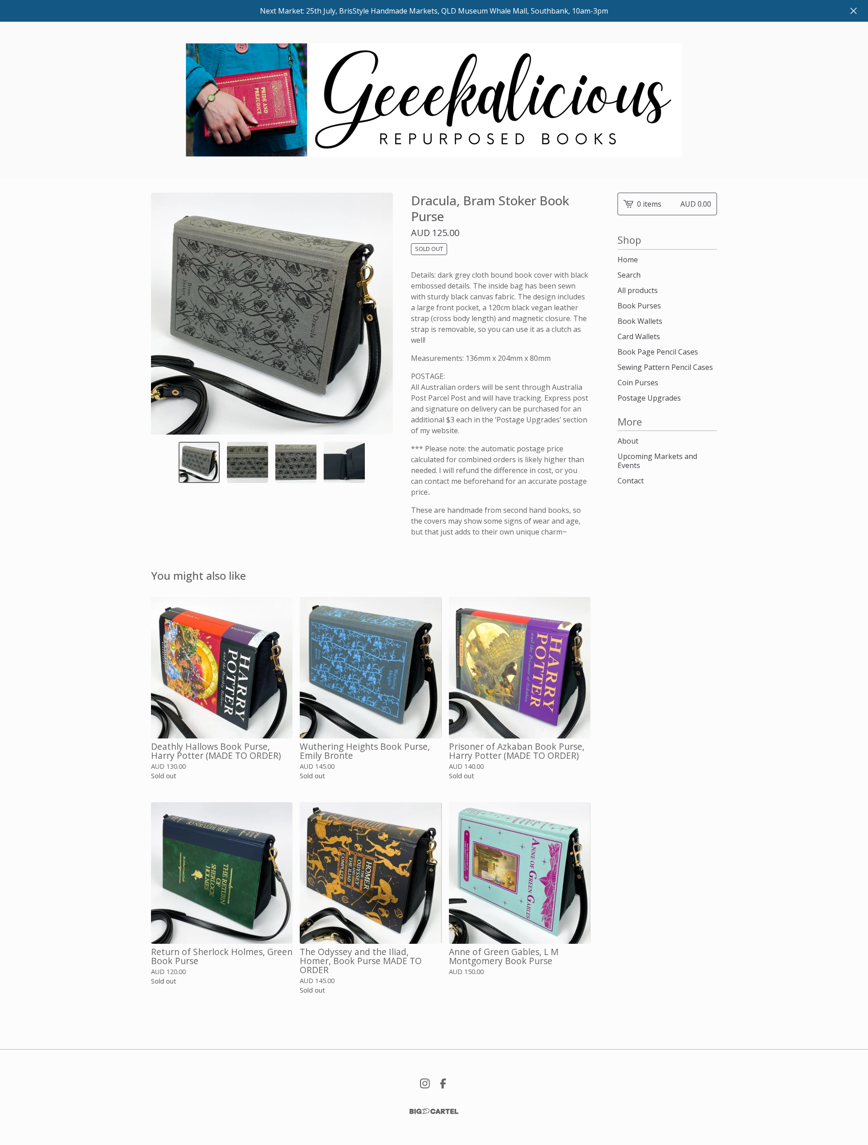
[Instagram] (425, 1083)
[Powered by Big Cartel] (434, 1111)
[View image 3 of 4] (295, 462)
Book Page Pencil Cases (658, 352)
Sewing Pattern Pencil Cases (665, 367)
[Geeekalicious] (434, 99)
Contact (631, 481)
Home (628, 260)
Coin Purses (638, 383)
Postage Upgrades (649, 398)
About (628, 441)
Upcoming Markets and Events (657, 460)
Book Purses (639, 306)
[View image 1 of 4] (199, 462)
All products (638, 290)
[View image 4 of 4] (344, 462)
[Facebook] (443, 1083)
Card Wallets (639, 336)
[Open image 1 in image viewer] (272, 314)
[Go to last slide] (163, 313)
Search (629, 275)
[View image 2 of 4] (247, 462)
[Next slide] (380, 313)
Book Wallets (640, 321)
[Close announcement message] (853, 11)
